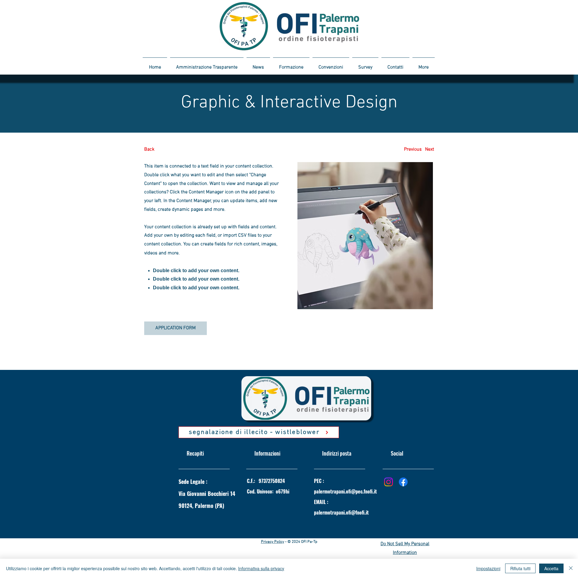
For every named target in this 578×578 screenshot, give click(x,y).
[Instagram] (388, 482)
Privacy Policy (272, 542)
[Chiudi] (570, 568)
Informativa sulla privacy (261, 568)
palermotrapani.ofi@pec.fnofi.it (345, 491)
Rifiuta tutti (520, 568)
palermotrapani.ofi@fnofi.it (341, 512)
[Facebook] (403, 482)
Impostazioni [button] (488, 568)
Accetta (551, 568)
